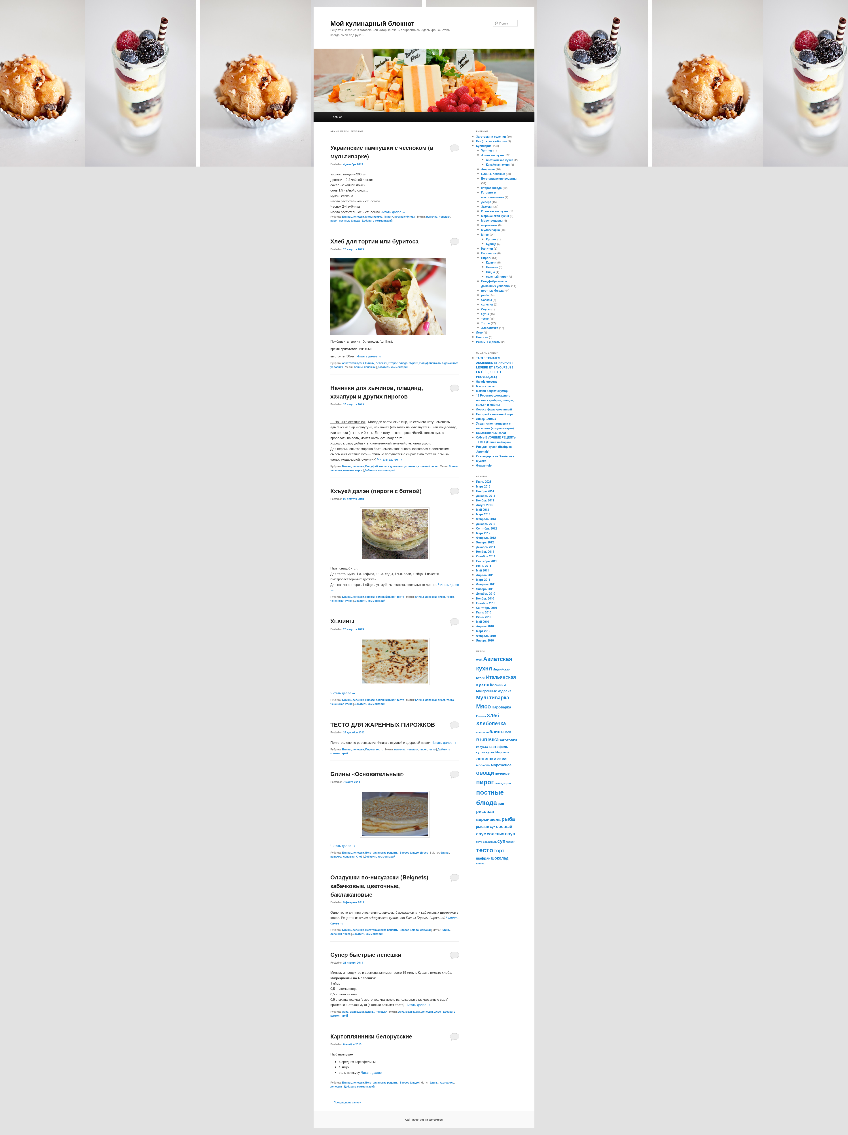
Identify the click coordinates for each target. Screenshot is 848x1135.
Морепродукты (492, 220)
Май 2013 (482, 509)
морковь (483, 765)
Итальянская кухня (495, 211)
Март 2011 (483, 579)
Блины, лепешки (353, 216)
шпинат (481, 863)
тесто (400, 597)
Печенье (492, 267)
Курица (491, 244)
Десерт (425, 852)
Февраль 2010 (486, 636)
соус (510, 833)
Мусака (481, 461)
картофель (447, 1082)
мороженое (489, 225)
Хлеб (359, 856)
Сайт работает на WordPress (424, 1120)
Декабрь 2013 (485, 495)
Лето (479, 332)
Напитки (487, 248)
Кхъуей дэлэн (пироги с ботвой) (376, 491)
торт (499, 850)
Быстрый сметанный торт (494, 414)
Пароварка (488, 253)
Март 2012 (483, 533)
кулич (480, 752)
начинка (348, 470)
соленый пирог (428, 466)
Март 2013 (483, 514)
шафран (483, 858)
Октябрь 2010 (485, 603)
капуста (482, 746)
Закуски (425, 930)
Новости (482, 337)
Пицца (490, 272)
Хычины (342, 621)
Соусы (485, 309)
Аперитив (488, 169)
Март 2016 (483, 486)
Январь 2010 (485, 640)
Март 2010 (483, 631)
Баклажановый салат (491, 433)
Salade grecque (487, 381)
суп (501, 840)
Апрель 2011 (485, 575)
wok (479, 659)
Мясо (485, 234)
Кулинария (484, 146)
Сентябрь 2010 (486, 607)
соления (487, 304)
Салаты (486, 300)
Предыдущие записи (345, 1102)
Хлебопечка (489, 328)
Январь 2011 (485, 589)
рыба (485, 295)
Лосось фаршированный (494, 409)
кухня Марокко (497, 752)
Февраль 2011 (486, 584)
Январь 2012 (485, 542)
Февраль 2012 (486, 537)
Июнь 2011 (483, 566)
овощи (485, 772)
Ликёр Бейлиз (486, 419)
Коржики (498, 684)
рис (501, 803)
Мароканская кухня (495, 216)
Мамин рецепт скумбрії (492, 391)
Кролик (491, 239)
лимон (503, 758)
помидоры (502, 783)
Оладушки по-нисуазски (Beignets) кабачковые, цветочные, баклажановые (379, 885)
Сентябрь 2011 (486, 561)
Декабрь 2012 (485, 524)
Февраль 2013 (486, 519)
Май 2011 (482, 570)
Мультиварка (373, 216)
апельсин (482, 732)
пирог (334, 220)
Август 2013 (484, 505)
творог (510, 841)
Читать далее (392, 211)
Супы (485, 314)
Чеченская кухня (341, 601)
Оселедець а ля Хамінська (495, 456)
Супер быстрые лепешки (365, 954)
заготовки (508, 739)
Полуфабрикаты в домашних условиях (391, 466)
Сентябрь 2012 (486, 528)
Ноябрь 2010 (485, 598)
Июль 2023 (483, 481)
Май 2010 (482, 621)
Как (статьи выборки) (491, 141)
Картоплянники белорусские (371, 1036)
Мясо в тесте (485, 386)
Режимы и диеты (488, 342)
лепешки (444, 216)
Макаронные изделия (493, 690)
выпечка (431, 216)
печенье (502, 773)
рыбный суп (485, 826)
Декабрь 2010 (485, 593)
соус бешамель (486, 842)
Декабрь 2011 (485, 547)
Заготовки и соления (491, 136)
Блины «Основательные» (367, 774)
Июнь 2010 (483, 617)
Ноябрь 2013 (485, 500)
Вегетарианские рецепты (381, 852)
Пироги (388, 216)
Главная (336, 117)
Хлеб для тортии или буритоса (374, 241)
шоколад (499, 858)
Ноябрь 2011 (485, 551)
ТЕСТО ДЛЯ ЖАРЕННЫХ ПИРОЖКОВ (382, 724)
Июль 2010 (483, 612)
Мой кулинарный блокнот (372, 23)
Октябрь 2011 (485, 556)
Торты (485, 323)
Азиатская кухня (353, 363)
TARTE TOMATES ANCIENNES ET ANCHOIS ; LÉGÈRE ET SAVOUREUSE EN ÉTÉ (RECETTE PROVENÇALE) (494, 367)
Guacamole (484, 465)
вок (508, 731)
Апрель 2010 (485, 626)
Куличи (491, 262)
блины (358, 367)
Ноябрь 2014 (485, 491)
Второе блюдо (397, 363)
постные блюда (404, 216)
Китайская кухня (498, 164)
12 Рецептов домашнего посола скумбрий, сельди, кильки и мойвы (495, 400)
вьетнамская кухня (499, 160)
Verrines (486, 150)
